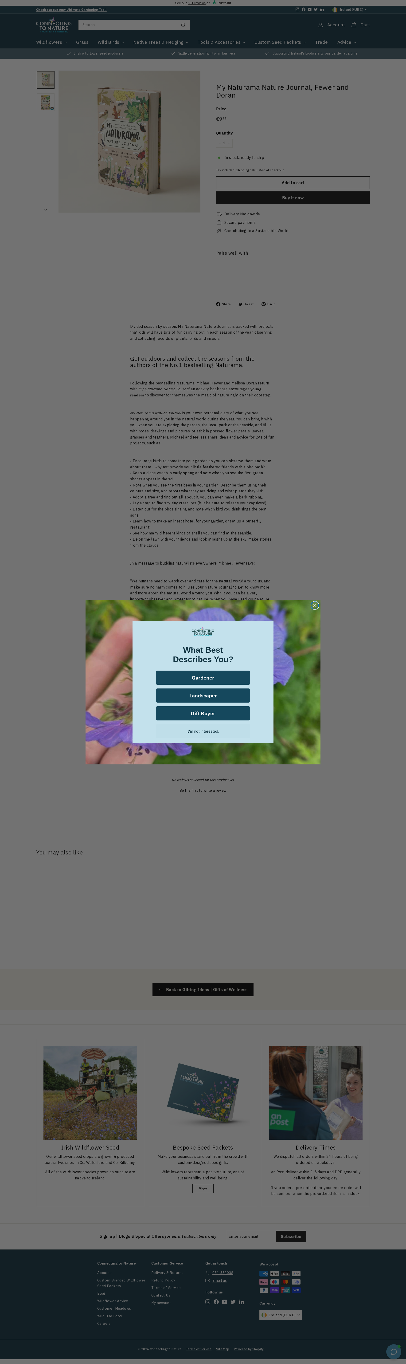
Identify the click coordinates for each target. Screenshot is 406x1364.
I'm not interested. (203, 731)
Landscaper (203, 695)
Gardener (203, 677)
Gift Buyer (203, 713)
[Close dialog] (315, 605)
